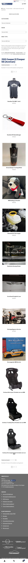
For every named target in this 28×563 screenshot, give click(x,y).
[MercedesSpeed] (8, 547)
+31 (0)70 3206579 (7, 482)
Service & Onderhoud (8, 494)
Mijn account (4, 561)
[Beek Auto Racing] (8, 541)
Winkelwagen (21, 560)
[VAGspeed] (20, 547)
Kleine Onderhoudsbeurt (8, 504)
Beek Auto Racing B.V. (10, 52)
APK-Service (6, 499)
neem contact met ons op (19, 53)
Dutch (17, 1)
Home (4, 8)
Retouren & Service (7, 523)
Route (13, 480)
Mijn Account (6, 528)
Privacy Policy (19, 52)
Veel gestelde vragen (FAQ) (9, 513)
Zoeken (14, 561)
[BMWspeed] (20, 541)
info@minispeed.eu (9, 487)
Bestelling (5, 518)
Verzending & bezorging (8, 521)
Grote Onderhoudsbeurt (8, 506)
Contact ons (6, 526)
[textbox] (14, 23)
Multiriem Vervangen (7, 501)
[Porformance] (14, 552)
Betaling (5, 516)
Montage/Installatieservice (9, 496)
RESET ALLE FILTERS (14, 14)
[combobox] (14, 23)
